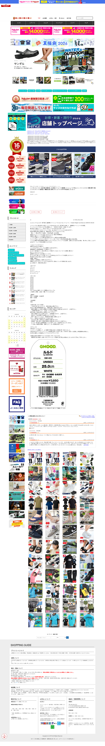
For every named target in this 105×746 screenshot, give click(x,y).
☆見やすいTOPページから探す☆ (34, 449)
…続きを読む (86, 444)
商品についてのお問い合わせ (51, 220)
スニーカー (45, 132)
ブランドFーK (37, 130)
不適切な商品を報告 (78, 219)
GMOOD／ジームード (45, 130)
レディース (37, 133)
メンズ (36, 132)
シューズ (40, 132)
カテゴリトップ (30, 130)
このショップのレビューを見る (88, 417)
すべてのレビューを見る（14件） (88, 415)
